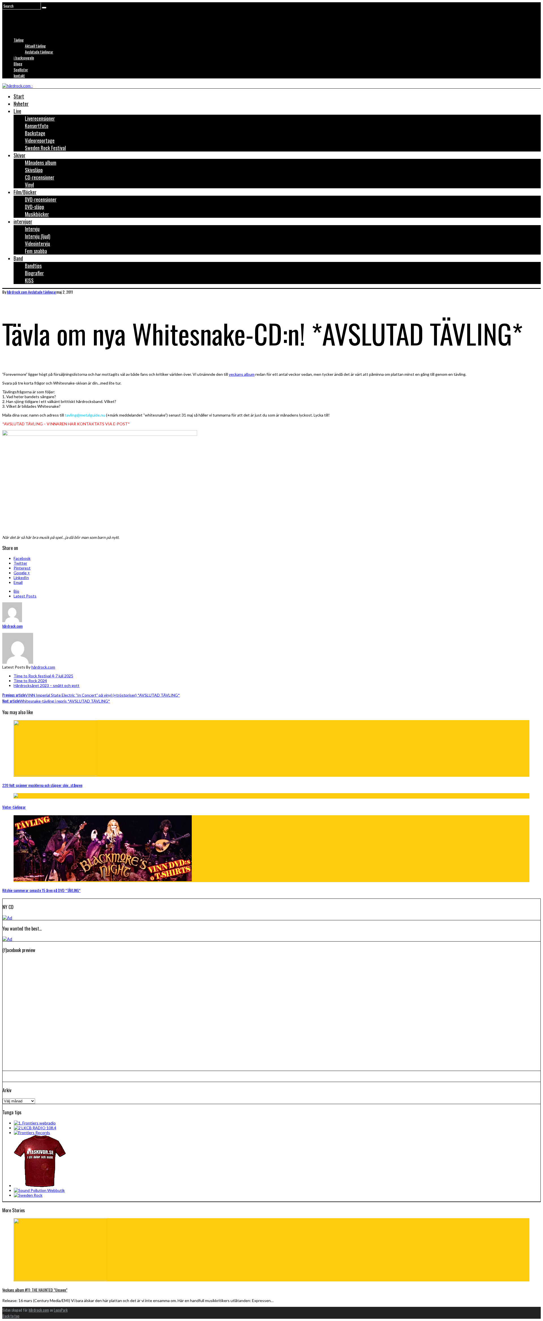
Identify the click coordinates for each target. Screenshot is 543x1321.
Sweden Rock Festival (45, 147)
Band (18, 258)
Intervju (32, 228)
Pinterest (22, 567)
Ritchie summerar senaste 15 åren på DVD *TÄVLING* (41, 890)
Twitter (20, 563)
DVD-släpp (34, 206)
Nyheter (21, 103)
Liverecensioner (40, 118)
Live (17, 111)
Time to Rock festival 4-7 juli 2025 (43, 675)
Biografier (34, 273)
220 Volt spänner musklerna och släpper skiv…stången (42, 785)
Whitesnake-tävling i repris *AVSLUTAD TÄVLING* (56, 701)
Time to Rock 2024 (30, 680)
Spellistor (21, 69)
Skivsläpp (34, 170)
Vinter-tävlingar (14, 807)
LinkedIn (21, 577)
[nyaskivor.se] (40, 1185)
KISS (29, 280)
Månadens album (40, 162)
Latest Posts (25, 596)
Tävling (19, 40)
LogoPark (61, 1310)
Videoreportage (40, 140)
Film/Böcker (25, 192)
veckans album (242, 374)
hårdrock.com (43, 667)
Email (18, 582)
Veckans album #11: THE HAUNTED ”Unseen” (34, 1290)
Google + (22, 572)
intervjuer (23, 221)
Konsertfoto (36, 125)
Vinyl (29, 184)
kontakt (19, 75)
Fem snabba (36, 251)
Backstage (35, 133)
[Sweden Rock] (28, 1195)
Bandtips (33, 265)
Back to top (11, 1316)
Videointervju (37, 243)
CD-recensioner (39, 177)
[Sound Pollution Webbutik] (39, 1190)
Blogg (18, 64)
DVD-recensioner (41, 199)
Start (19, 96)
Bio (16, 591)
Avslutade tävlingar (39, 52)
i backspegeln (24, 58)
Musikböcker (37, 214)
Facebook (22, 558)
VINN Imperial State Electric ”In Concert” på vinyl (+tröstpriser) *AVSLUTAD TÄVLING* (91, 695)
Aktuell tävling (35, 46)
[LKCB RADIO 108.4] (35, 1127)
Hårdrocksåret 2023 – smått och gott (46, 685)
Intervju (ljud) (37, 236)
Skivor (19, 155)
